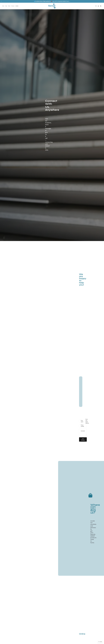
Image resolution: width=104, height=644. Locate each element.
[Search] (96, 6)
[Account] (98, 6)
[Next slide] (103, 1)
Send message (83, 439)
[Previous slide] (1, 1)
